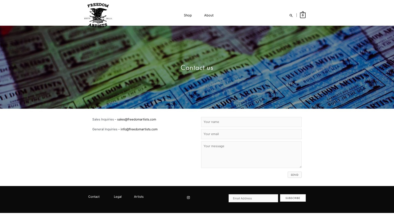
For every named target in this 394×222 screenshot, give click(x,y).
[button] (295, 175)
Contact (94, 197)
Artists (139, 197)
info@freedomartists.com (139, 129)
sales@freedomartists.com (136, 119)
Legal (118, 197)
